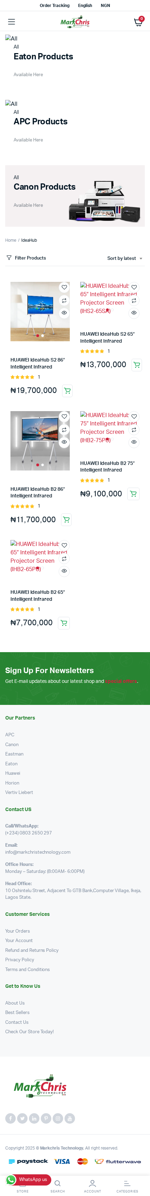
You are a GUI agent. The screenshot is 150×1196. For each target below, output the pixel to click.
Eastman (14, 754)
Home (10, 240)
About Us (15, 1003)
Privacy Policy (19, 960)
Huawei (12, 773)
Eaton (11, 764)
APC (9, 735)
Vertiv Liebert (19, 792)
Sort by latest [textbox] (121, 258)
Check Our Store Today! (29, 1032)
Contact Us (17, 1022)
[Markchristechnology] (75, 22)
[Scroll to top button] (139, 1168)
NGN (105, 5)
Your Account (19, 941)
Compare (64, 300)
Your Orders (17, 931)
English (85, 5)
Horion (12, 783)
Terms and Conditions (27, 970)
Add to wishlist (64, 287)
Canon (11, 745)
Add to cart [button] (67, 391)
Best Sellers (17, 1013)
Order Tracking (54, 5)
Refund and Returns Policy (32, 950)
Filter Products (30, 258)
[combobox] (125, 259)
